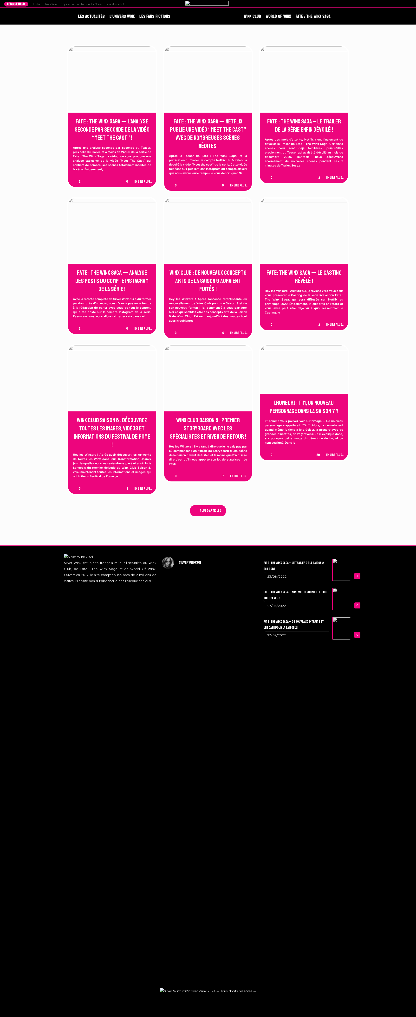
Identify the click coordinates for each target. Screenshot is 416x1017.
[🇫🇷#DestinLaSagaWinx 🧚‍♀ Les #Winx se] (176, 629)
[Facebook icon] (196, 999)
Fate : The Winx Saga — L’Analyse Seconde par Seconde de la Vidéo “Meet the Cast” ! (112, 130)
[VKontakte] (409, 4)
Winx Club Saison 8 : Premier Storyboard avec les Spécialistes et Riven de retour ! (208, 428)
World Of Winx (278, 16)
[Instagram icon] (207, 999)
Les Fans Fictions (154, 16)
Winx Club (252, 16)
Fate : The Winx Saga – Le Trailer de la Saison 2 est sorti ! (78, 4)
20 (318, 455)
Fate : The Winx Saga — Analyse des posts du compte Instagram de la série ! (112, 281)
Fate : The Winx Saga (313, 16)
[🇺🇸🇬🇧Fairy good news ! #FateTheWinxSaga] (239, 859)
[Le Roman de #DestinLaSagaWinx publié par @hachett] (208, 802)
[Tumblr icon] (213, 999)
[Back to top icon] (404, 1006)
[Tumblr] (405, 4)
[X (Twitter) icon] (202, 999)
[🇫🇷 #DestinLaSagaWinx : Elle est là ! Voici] (208, 662)
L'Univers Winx (122, 16)
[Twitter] (395, 4)
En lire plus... (143, 181)
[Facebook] (391, 4)
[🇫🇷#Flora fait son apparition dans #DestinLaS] (176, 823)
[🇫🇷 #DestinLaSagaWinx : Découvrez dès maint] (239, 638)
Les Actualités (91, 16)
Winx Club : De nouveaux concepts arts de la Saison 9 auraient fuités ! (208, 281)
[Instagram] (400, 4)
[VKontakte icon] (219, 999)
